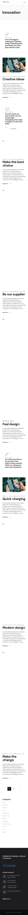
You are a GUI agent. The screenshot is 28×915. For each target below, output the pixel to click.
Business (5, 805)
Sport (4, 826)
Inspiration (6, 815)
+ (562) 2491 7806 (12, 885)
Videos (23, 76)
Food (4, 810)
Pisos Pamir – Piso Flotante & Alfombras (14, 912)
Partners (5, 821)
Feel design (11, 424)
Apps (14, 159)
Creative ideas (13, 79)
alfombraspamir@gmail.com (14, 891)
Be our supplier (14, 294)
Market (12, 421)
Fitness (5, 807)
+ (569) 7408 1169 (11, 887)
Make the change (9, 758)
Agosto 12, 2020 (7, 76)
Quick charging (14, 499)
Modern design (14, 627)
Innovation (16, 76)
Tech (22, 753)
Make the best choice (13, 164)
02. (14, 789)
